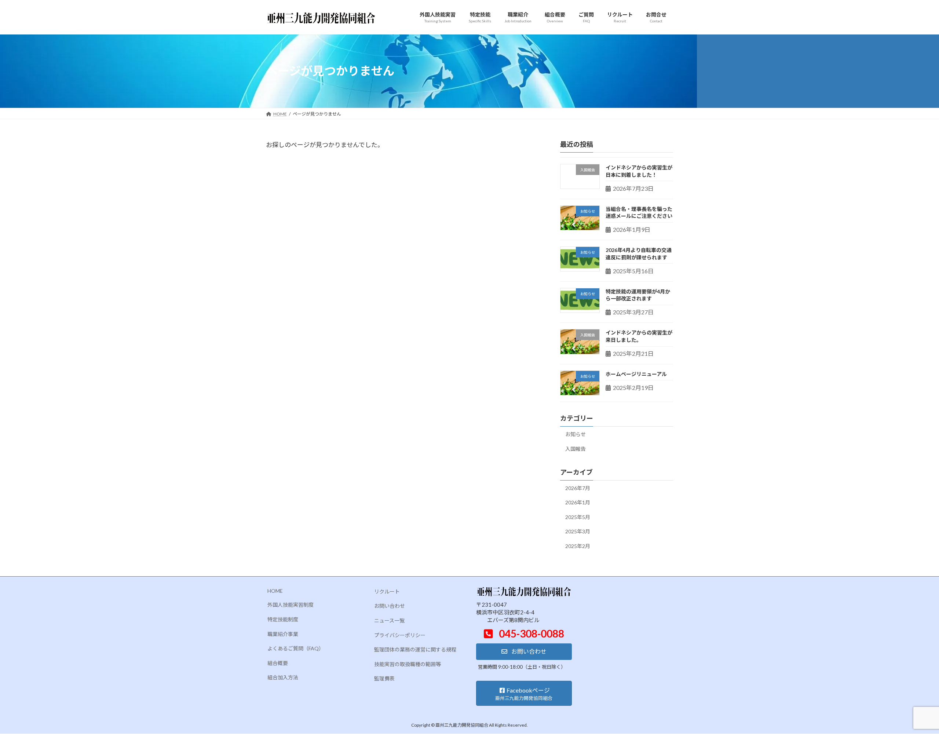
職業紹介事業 (282, 634)
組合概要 (277, 663)
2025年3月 (577, 531)
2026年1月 (577, 502)
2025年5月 (577, 517)
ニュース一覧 (389, 620)
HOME (275, 591)
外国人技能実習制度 (290, 605)
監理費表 (384, 679)
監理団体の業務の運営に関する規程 (415, 650)
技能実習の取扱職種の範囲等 (407, 664)
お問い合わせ (389, 606)
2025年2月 (577, 546)
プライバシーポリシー (399, 635)
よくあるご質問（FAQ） (295, 649)
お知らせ (575, 434)
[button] (524, 651)
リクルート (387, 591)
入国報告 (575, 448)
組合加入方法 (282, 678)
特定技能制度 (282, 619)
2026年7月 (577, 488)
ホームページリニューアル (636, 373)
